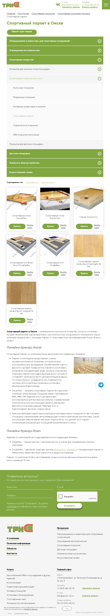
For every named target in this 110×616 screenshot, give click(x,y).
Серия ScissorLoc (88, 217)
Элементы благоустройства (24, 163)
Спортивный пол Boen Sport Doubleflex (21, 264)
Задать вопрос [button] (90, 7)
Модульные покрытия (24, 97)
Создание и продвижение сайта (86, 612)
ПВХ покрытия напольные (26, 134)
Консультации (14, 582)
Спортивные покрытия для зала (25, 78)
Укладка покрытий (16, 591)
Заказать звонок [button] (71, 7)
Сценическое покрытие (25, 125)
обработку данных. (31, 609)
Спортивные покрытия (21, 60)
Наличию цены (48, 182)
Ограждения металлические (24, 50)
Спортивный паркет (23, 116)
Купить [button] (17, 226)
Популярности (32, 182)
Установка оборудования (20, 595)
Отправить (69, 505)
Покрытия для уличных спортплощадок (29, 69)
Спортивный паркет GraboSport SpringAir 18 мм (88, 264)
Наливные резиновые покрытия (29, 106)
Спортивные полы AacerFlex (21, 216)
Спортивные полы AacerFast (55, 216)
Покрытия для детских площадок (26, 144)
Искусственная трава (20, 172)
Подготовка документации (20, 586)
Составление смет (16, 599)
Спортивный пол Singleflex (55, 264)
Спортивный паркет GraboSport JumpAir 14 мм (21, 311)
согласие (12, 506)
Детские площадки (19, 153)
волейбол (72, 449)
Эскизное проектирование (21, 603)
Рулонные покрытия (23, 88)
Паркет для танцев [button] (22, 31)
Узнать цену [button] (30, 226)
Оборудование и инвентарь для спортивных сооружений (39, 41)
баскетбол (60, 449)
